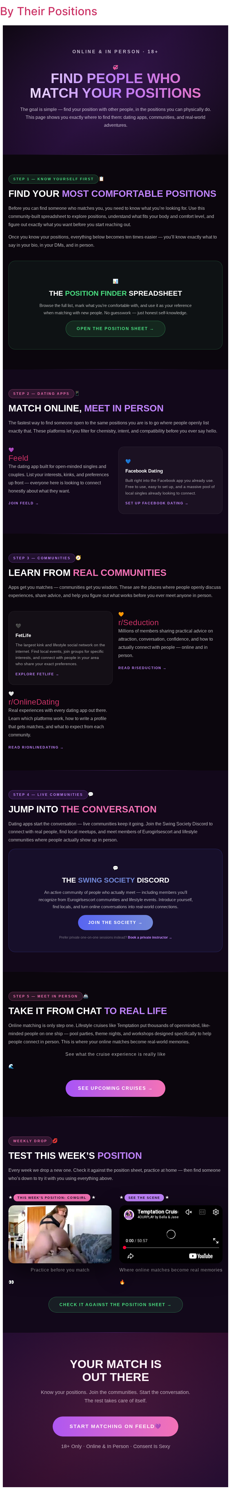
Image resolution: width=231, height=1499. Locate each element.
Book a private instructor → (150, 937)
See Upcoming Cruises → (115, 1088)
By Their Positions (48, 11)
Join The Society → (115, 922)
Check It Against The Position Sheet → (115, 1304)
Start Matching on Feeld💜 (115, 1426)
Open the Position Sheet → (115, 328)
